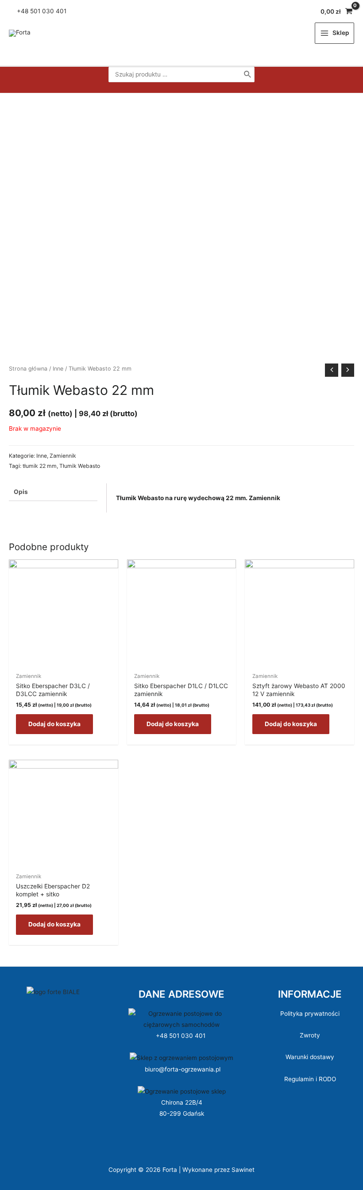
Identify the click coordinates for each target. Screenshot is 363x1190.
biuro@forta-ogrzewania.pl (182, 1069)
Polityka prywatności (310, 1013)
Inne (58, 368)
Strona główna (28, 368)
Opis (21, 491)
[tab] (53, 492)
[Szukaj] (248, 74)
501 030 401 (49, 11)
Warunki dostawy (310, 1056)
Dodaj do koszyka (54, 723)
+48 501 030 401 (181, 1035)
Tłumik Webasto (79, 466)
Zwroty (310, 1035)
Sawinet (243, 1169)
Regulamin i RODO (310, 1079)
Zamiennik (63, 455)
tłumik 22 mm (40, 466)
